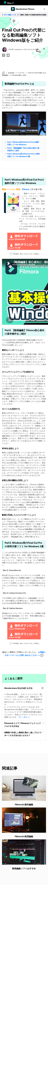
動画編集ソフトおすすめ (16, 73)
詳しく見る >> (24, 717)
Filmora (25, 189)
